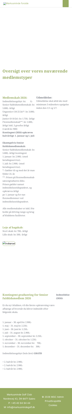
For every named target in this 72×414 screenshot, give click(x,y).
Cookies (53, 405)
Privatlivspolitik (53, 401)
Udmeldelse (42, 100)
